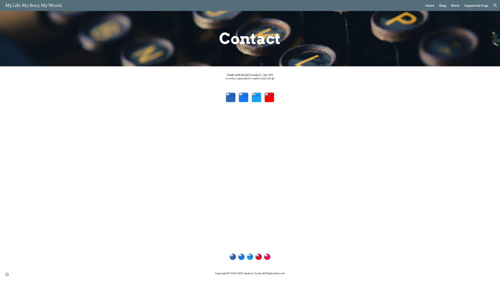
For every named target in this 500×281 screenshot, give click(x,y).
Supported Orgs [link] (476, 5)
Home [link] (429, 5)
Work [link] (455, 5)
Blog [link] (442, 5)
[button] (495, 5)
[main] (250, 39)
